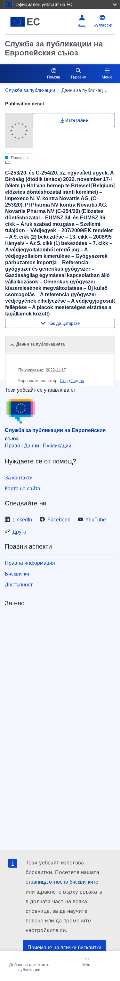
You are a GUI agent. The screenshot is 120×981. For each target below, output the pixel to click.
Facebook (58, 519)
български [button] (103, 25)
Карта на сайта (22, 488)
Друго (19, 532)
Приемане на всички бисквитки (64, 947)
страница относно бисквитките (62, 882)
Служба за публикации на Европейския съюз (54, 48)
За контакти (19, 477)
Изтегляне (76, 120)
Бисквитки (17, 573)
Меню (107, 77)
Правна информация (30, 563)
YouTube (95, 519)
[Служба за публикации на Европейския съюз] (25, 22)
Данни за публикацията (40, 344)
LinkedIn (22, 519)
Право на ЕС (16, 160)
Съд (64, 380)
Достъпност (19, 584)
